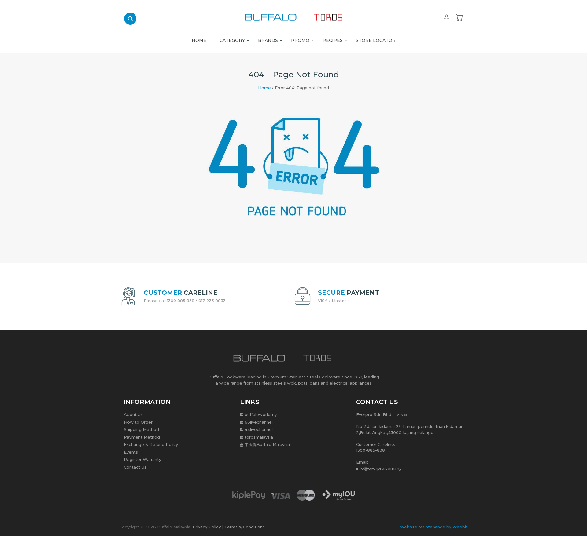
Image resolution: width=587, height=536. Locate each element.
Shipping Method (141, 429)
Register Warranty (142, 459)
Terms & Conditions (244, 526)
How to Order (138, 422)
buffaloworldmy (261, 414)
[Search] (130, 19)
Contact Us (135, 467)
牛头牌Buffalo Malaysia (267, 444)
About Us (133, 414)
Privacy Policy (207, 526)
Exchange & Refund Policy (151, 444)
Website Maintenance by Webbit (434, 526)
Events (131, 452)
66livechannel (259, 422)
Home (264, 87)
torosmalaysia (259, 437)
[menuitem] (199, 38)
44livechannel (259, 429)
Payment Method (142, 437)
